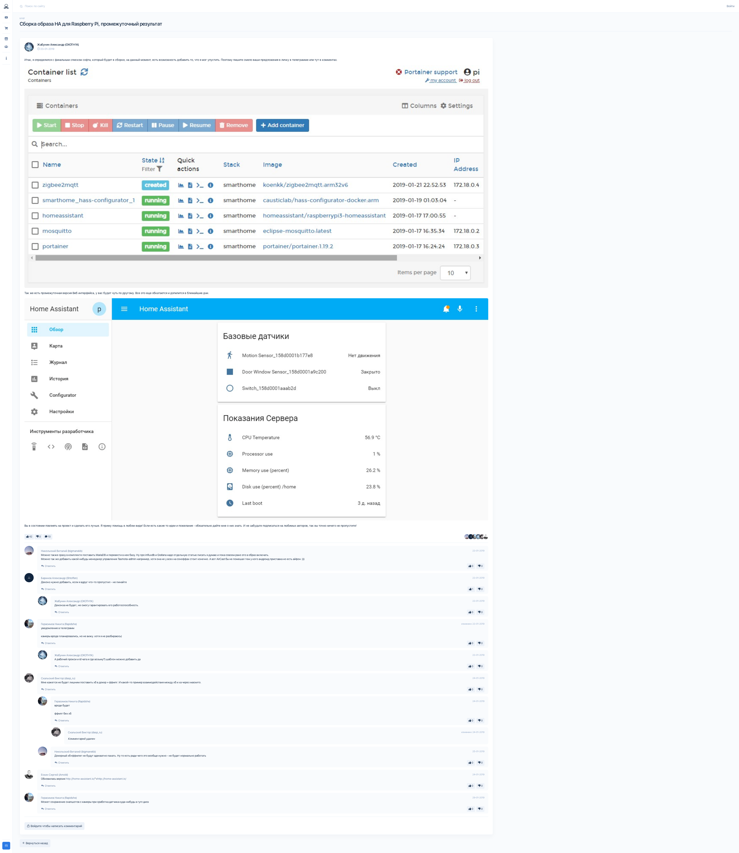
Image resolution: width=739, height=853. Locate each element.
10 (49, 536)
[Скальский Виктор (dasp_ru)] (481, 536)
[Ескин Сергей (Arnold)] (485, 536)
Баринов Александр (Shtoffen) (59, 578)
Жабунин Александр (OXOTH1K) (58, 44)
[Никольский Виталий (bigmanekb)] (466, 536)
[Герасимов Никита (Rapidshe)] (474, 536)
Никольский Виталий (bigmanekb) (61, 550)
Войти (730, 6)
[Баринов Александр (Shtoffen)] (470, 536)
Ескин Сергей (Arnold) (54, 774)
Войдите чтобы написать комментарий (56, 826)
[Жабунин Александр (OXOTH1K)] (478, 536)
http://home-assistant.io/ (80, 778)
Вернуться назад (36, 843)
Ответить (49, 566)
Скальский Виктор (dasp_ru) (58, 678)
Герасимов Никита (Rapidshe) (59, 624)
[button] (6, 58)
